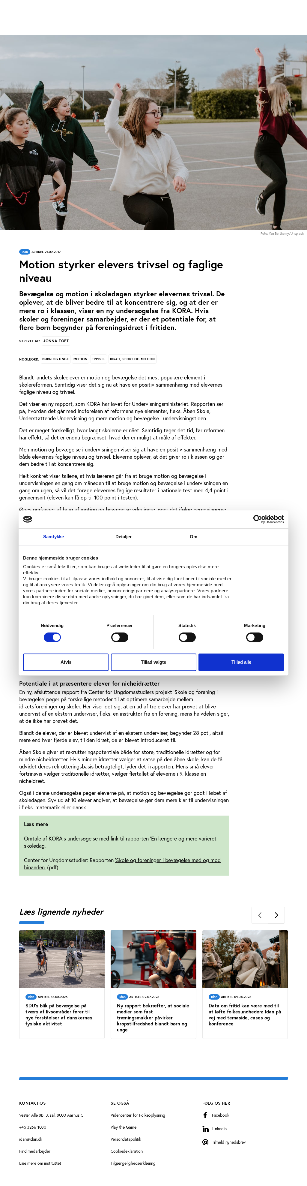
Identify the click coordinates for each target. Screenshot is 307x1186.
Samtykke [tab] (53, 536)
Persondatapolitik (126, 1139)
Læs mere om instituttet (40, 1163)
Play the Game (123, 1127)
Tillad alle (241, 662)
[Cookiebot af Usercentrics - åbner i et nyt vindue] (257, 519)
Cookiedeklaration (127, 1151)
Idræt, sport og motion (132, 359)
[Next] (276, 915)
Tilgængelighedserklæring (133, 1163)
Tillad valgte (153, 662)
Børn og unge (55, 359)
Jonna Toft (56, 340)
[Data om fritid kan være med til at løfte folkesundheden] (245, 984)
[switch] (119, 637)
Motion (80, 359)
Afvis (66, 662)
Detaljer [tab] (123, 536)
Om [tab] (193, 536)
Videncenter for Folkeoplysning (138, 1115)
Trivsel (99, 359)
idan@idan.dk (30, 1139)
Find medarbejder (34, 1151)
